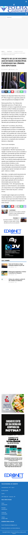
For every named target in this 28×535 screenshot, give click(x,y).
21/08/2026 (12, 267)
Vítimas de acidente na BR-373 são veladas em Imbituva (17, 279)
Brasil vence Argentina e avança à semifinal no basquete (17, 272)
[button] (26, 1)
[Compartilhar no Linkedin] (9, 91)
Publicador (12, 69)
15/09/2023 (5, 69)
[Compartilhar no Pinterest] (12, 91)
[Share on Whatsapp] (21, 91)
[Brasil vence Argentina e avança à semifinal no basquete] (4, 273)
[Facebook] (14, 4)
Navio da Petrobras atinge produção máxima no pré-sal (16, 264)
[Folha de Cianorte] (14, 11)
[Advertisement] (14, 34)
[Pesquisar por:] (14, 17)
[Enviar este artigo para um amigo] (15, 91)
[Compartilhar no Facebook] (3, 91)
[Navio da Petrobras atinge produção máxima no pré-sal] (4, 265)
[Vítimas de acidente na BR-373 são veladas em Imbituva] (4, 335)
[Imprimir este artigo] (18, 91)
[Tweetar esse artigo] (6, 91)
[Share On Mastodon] (24, 91)
